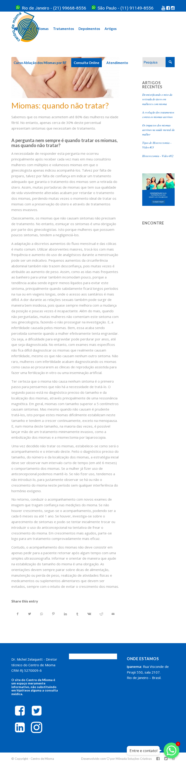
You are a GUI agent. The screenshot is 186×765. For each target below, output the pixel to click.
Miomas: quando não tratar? (60, 105)
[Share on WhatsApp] (41, 614)
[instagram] (36, 727)
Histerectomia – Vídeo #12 (157, 156)
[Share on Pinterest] (53, 614)
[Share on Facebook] (18, 614)
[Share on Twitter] (30, 614)
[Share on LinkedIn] (65, 614)
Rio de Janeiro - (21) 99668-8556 (54, 8)
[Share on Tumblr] (77, 614)
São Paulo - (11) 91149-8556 (125, 8)
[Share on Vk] (89, 614)
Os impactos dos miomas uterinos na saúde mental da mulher (158, 129)
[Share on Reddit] (101, 614)
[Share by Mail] (113, 614)
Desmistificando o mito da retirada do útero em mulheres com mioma (157, 99)
